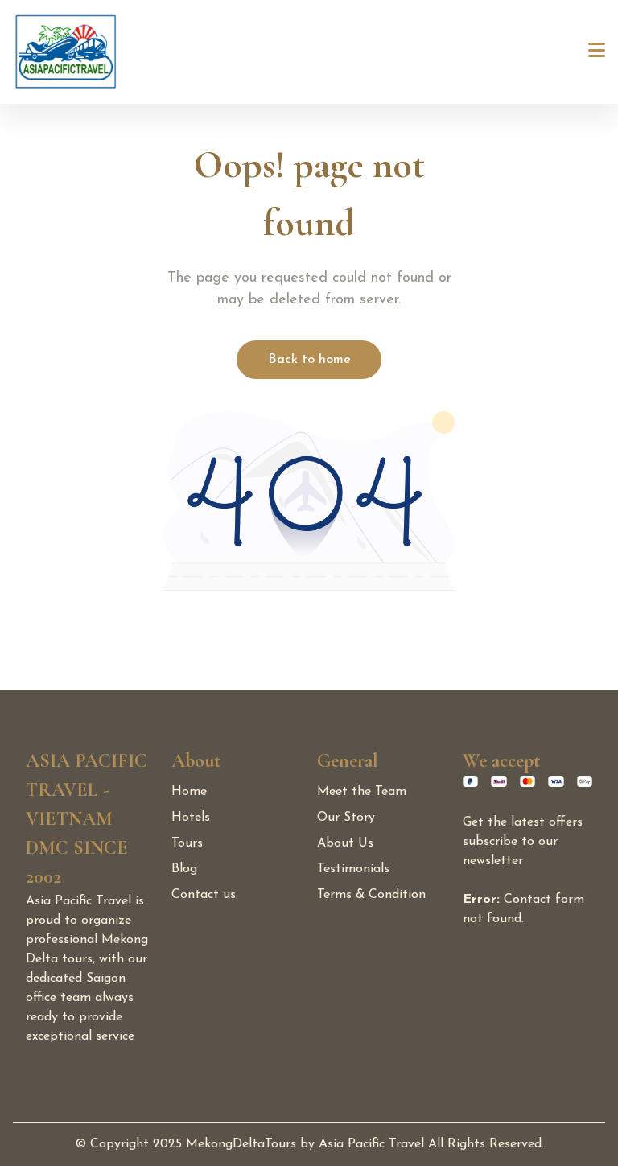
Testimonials (353, 869)
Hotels (190, 817)
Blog (184, 869)
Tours (187, 843)
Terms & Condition (371, 894)
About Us (345, 843)
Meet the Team (361, 791)
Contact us (203, 894)
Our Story (346, 817)
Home (189, 791)
